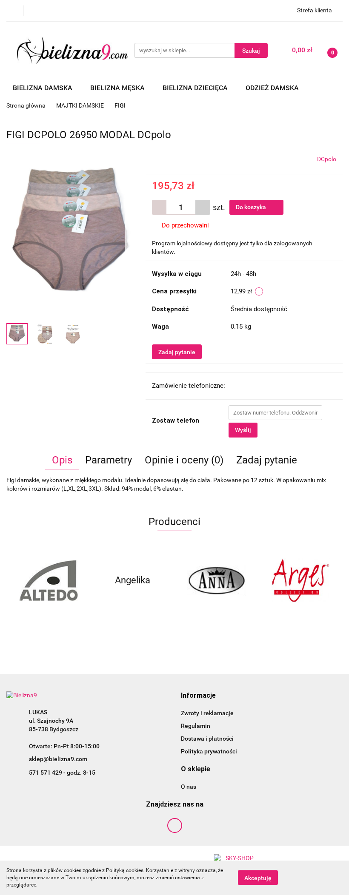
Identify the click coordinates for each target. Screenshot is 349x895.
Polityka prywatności (209, 751)
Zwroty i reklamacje (207, 713)
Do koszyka (251, 207)
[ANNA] (216, 580)
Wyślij (243, 429)
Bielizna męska (118, 88)
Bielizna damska (43, 88)
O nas (188, 786)
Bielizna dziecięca (196, 88)
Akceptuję (258, 878)
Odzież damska (273, 88)
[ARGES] (301, 580)
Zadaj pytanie (176, 352)
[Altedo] (48, 580)
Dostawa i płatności (207, 738)
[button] (198, 696)
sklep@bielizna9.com (58, 759)
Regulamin (195, 725)
